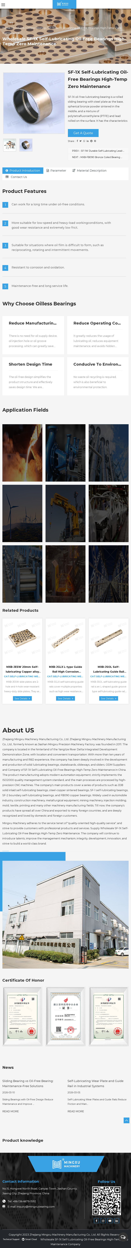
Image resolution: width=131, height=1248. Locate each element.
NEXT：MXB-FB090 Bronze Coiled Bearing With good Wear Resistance (100, 157)
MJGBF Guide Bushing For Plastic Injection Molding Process (66, 671)
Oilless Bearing (36, 27)
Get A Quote (83, 133)
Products (18, 27)
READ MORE (11, 1111)
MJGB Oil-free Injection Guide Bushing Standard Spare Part (22, 671)
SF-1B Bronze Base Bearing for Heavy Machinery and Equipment (108, 671)
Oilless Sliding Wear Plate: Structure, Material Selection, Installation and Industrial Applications (94, 1086)
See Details (21, 698)
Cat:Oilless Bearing (108, 676)
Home (6, 27)
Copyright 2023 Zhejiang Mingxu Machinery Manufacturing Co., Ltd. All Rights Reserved (65, 1234)
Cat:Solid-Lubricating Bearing (25, 676)
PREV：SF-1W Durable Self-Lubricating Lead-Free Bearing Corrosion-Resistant (100, 150)
